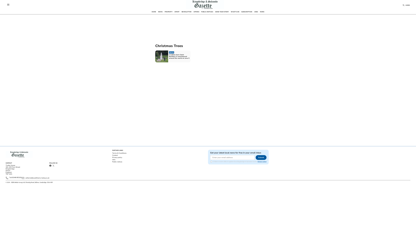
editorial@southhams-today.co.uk (37, 178)
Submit (261, 157)
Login (407, 5)
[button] (8, 4)
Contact (115, 155)
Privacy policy (117, 157)
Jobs (113, 160)
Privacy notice (262, 161)
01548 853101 (17, 178)
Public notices (117, 162)
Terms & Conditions (119, 153)
